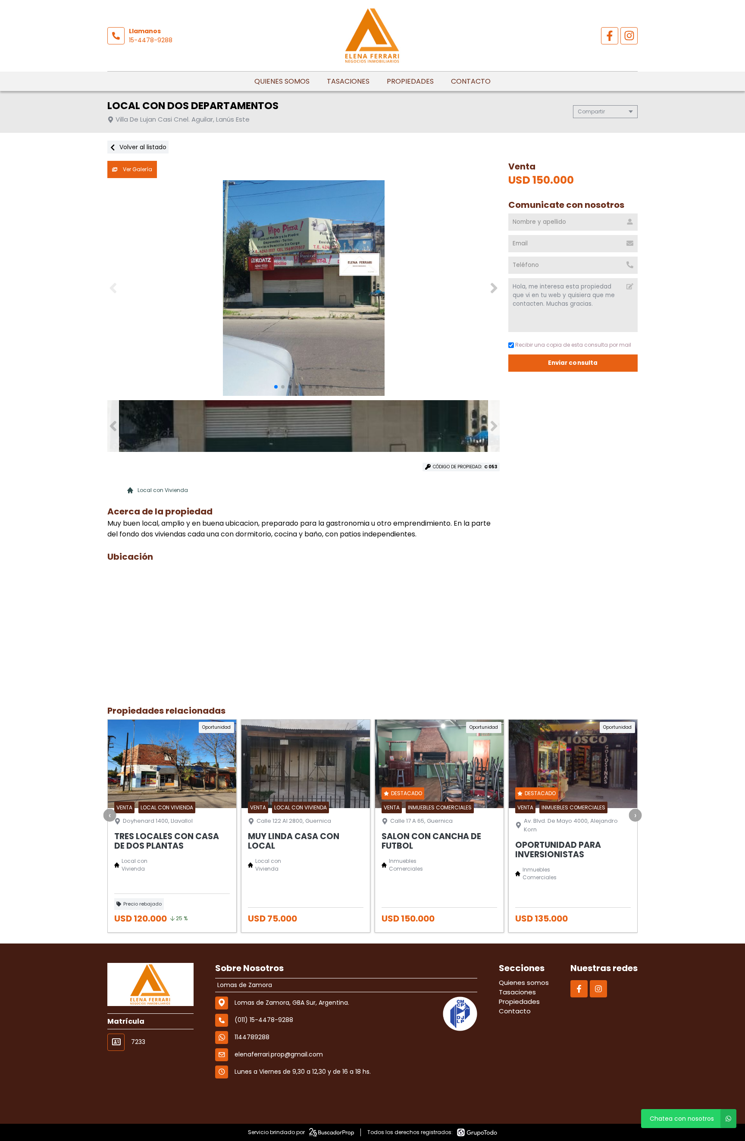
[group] (303, 288)
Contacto (471, 81)
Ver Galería (137, 169)
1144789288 (252, 1037)
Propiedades (410, 81)
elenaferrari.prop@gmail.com (279, 1054)
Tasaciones (348, 81)
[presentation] (109, 815)
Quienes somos (282, 81)
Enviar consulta (573, 363)
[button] (494, 288)
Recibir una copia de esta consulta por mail (573, 344)
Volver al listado (142, 147)
